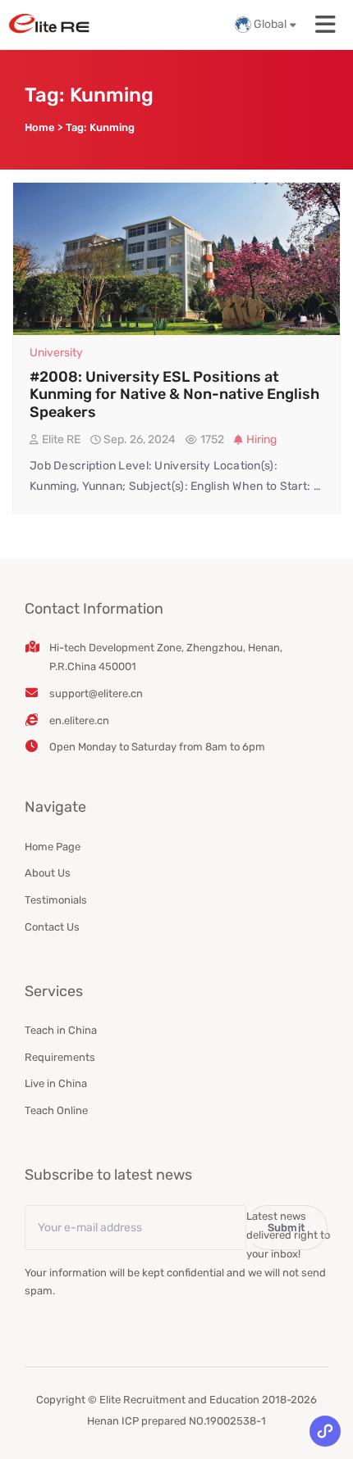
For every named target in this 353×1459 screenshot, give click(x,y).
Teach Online (56, 1110)
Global (270, 24)
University (56, 353)
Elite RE (61, 439)
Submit (287, 1227)
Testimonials (56, 900)
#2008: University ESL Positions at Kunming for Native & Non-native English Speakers (174, 394)
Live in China (56, 1083)
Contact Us (52, 927)
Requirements (60, 1057)
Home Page (52, 847)
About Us (48, 873)
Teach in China (61, 1030)
